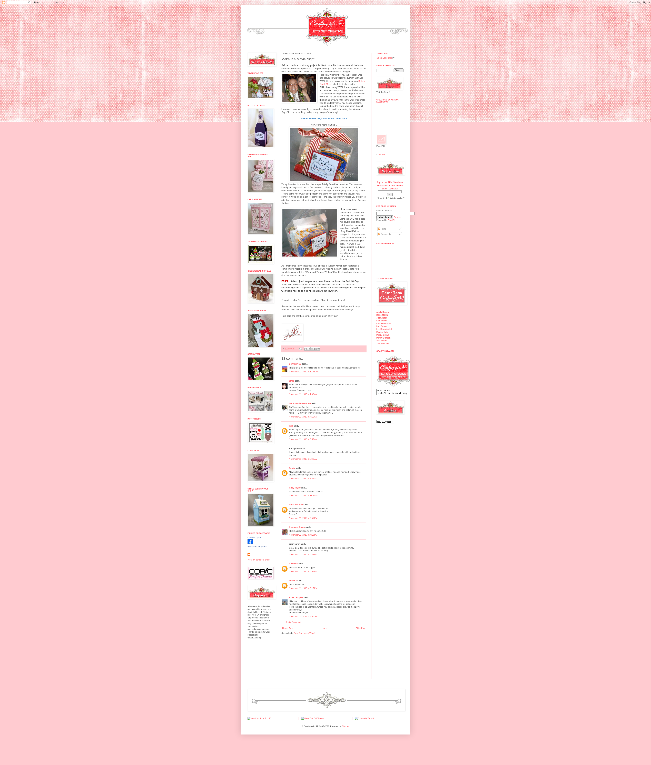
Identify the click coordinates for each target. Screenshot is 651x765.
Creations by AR (254, 537)
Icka (291, 426)
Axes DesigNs (296, 597)
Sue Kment (381, 340)
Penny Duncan (383, 338)
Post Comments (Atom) (304, 633)
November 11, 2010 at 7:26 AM (303, 478)
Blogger (345, 726)
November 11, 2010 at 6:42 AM (303, 459)
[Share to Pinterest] (318, 349)
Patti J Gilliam (383, 335)
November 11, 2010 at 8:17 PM (303, 588)
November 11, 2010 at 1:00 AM (303, 394)
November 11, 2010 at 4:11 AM (303, 417)
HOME (382, 154)
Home (324, 628)
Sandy (292, 468)
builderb (293, 580)
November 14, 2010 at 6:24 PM (303, 616)
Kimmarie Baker (297, 527)
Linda (291, 381)
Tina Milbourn (382, 343)
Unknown (293, 564)
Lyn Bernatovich (384, 329)
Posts (383, 229)
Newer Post (287, 628)
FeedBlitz (392, 220)
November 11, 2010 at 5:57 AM (303, 439)
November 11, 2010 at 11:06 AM (303, 495)
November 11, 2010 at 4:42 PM (303, 554)
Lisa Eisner (381, 321)
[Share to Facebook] (315, 349)
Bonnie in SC (295, 364)
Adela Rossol (382, 312)
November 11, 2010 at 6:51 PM (303, 571)
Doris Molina (382, 315)
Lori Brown (381, 326)
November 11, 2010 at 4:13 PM (303, 535)
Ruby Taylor (295, 488)
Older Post (360, 628)
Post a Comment (293, 622)
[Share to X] (312, 349)
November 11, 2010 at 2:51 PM (303, 518)
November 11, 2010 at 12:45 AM (304, 372)
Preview (397, 217)
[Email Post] (300, 349)
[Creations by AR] (250, 544)
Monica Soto (382, 332)
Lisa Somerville (383, 323)
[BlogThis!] (309, 349)
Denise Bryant (296, 504)
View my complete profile (259, 560)
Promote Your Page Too (257, 547)
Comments (385, 234)
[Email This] (305, 349)
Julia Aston (381, 318)
